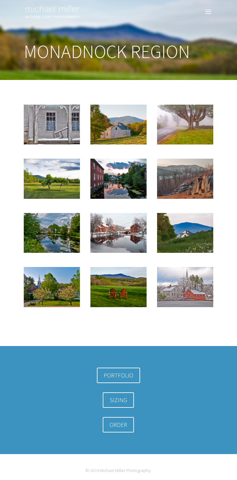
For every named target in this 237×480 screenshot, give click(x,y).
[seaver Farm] (118, 144)
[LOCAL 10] (52, 253)
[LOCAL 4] (185, 307)
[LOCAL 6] (118, 253)
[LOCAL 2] (118, 307)
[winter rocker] (52, 144)
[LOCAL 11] (52, 307)
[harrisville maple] (185, 144)
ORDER (118, 424)
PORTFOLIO (118, 375)
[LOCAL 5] (118, 199)
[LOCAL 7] (185, 199)
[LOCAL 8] (52, 199)
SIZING (118, 400)
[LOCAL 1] (185, 253)
